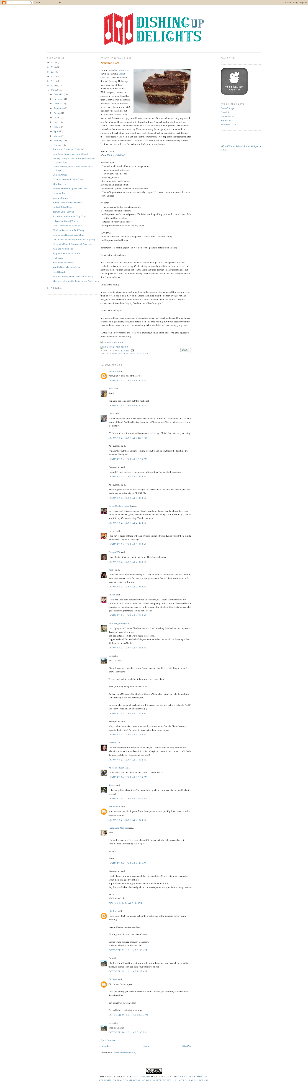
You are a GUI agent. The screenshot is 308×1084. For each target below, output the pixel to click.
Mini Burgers (59, 183)
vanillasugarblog (117, 623)
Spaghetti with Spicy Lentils (66, 253)
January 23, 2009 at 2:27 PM (127, 522)
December (59, 94)
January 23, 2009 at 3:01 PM (127, 544)
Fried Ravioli (59, 271)
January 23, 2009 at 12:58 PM (128, 459)
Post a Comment (108, 1040)
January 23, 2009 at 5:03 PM (127, 713)
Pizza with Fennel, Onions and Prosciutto (72, 244)
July (56, 117)
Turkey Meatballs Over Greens (67, 202)
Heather (112, 742)
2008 (53, 288)
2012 (53, 76)
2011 (53, 81)
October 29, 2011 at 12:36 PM (128, 1014)
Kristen (112, 594)
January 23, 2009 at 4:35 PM (127, 647)
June (56, 122)
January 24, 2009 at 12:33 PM (128, 798)
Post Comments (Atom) (125, 1052)
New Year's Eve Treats (63, 262)
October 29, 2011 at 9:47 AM (128, 971)
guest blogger (139, 354)
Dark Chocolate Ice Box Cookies (68, 225)
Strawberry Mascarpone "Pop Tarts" (70, 216)
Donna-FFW (114, 552)
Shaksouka (58, 257)
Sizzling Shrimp (60, 197)
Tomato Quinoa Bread (63, 211)
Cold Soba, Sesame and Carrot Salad (70, 153)
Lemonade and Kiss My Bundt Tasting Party (74, 239)
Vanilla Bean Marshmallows (66, 267)
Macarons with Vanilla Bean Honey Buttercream (76, 281)
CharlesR (113, 911)
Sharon (112, 785)
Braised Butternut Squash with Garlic (71, 188)
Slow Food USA (228, 124)
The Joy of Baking (115, 155)
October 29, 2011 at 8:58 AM (128, 950)
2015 (53, 62)
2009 (53, 90)
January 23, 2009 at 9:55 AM (127, 380)
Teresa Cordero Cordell (120, 505)
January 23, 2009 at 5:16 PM (127, 734)
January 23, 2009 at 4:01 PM (127, 615)
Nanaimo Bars (59, 193)
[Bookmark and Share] (114, 347)
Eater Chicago (228, 108)
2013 (53, 71)
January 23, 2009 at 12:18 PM (128, 437)
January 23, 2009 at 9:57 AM (127, 405)
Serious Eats (227, 120)
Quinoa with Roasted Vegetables (68, 234)
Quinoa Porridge (61, 174)
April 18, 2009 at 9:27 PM (125, 902)
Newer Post (106, 1045)
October (58, 103)
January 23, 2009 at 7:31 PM (127, 759)
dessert (123, 354)
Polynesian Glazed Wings (65, 220)
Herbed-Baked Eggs (62, 207)
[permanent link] (113, 342)
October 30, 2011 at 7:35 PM (128, 1032)
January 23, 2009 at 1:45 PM (127, 476)
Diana (111, 413)
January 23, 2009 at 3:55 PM (127, 586)
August (57, 112)
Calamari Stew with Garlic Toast (68, 179)
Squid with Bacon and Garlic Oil (68, 149)
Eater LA (225, 112)
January (58, 145)
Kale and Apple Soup (63, 248)
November (59, 98)
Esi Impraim (142, 1076)
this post (122, 69)
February (58, 140)
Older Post (186, 1045)
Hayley (112, 530)
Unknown (113, 370)
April (56, 131)
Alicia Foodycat (116, 767)
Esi (110, 655)
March (57, 135)
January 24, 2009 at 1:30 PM (127, 819)
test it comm (114, 806)
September (59, 108)
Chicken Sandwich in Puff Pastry (68, 230)
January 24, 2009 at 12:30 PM (128, 777)
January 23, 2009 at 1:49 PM (127, 497)
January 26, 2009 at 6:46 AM (127, 863)
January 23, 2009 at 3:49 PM (127, 561)
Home (146, 1045)
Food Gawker (227, 116)
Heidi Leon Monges (118, 827)
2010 (53, 85)
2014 (53, 67)
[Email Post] (132, 350)
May (56, 126)
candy (113, 354)
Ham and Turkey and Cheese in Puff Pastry (73, 276)
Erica (111, 388)
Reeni (111, 569)
